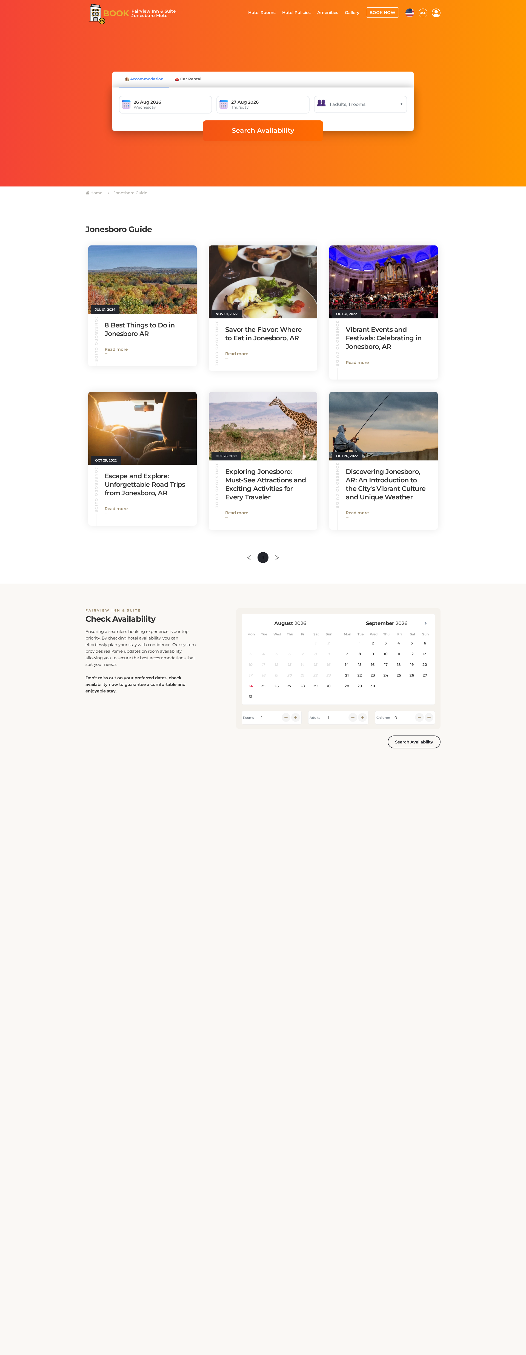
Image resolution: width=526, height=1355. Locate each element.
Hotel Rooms (271, 12)
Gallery (355, 12)
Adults (315, 718)
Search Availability (263, 130)
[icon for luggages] (409, 12)
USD (423, 12)
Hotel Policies (304, 12)
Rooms (248, 718)
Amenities (333, 12)
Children (383, 718)
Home (95, 192)
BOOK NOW (384, 12)
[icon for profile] (436, 12)
